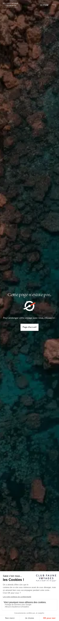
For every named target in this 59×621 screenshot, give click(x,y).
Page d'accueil (29, 327)
